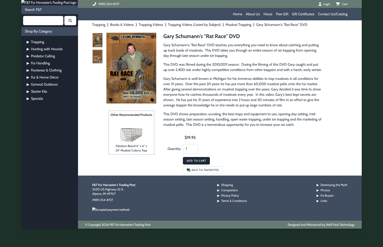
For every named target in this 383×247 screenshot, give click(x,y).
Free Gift (282, 14)
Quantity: (174, 149)
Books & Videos (122, 25)
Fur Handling (38, 63)
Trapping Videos (151, 25)
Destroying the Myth (334, 185)
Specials (35, 98)
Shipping (227, 185)
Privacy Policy (230, 195)
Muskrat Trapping (238, 25)
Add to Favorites (205, 170)
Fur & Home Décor (43, 77)
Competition (229, 190)
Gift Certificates (303, 14)
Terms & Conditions (234, 201)
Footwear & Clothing (44, 70)
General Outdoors (42, 84)
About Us (253, 14)
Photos (325, 190)
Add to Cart (196, 160)
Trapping (35, 42)
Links (323, 201)
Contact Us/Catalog (333, 14)
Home (237, 14)
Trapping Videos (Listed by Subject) (194, 25)
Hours (268, 14)
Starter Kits (37, 91)
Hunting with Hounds (45, 49)
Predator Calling (41, 56)
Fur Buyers (327, 195)
